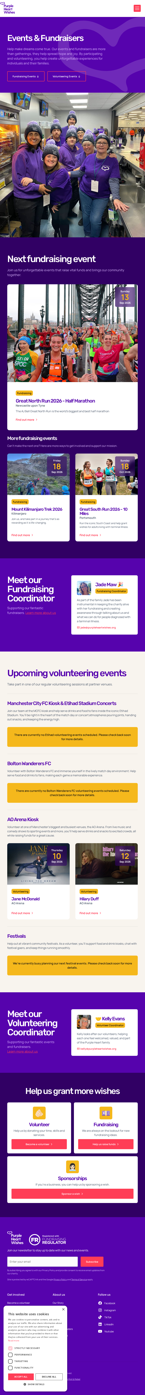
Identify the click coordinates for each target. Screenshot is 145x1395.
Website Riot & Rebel (70, 1379)
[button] (137, 8)
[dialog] (35, 1348)
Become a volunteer (18, 1302)
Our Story (58, 1302)
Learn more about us (40, 613)
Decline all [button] (49, 1376)
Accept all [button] (21, 1376)
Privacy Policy (60, 1279)
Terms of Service (79, 1279)
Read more (13, 1340)
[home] (7, 8)
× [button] (63, 1309)
